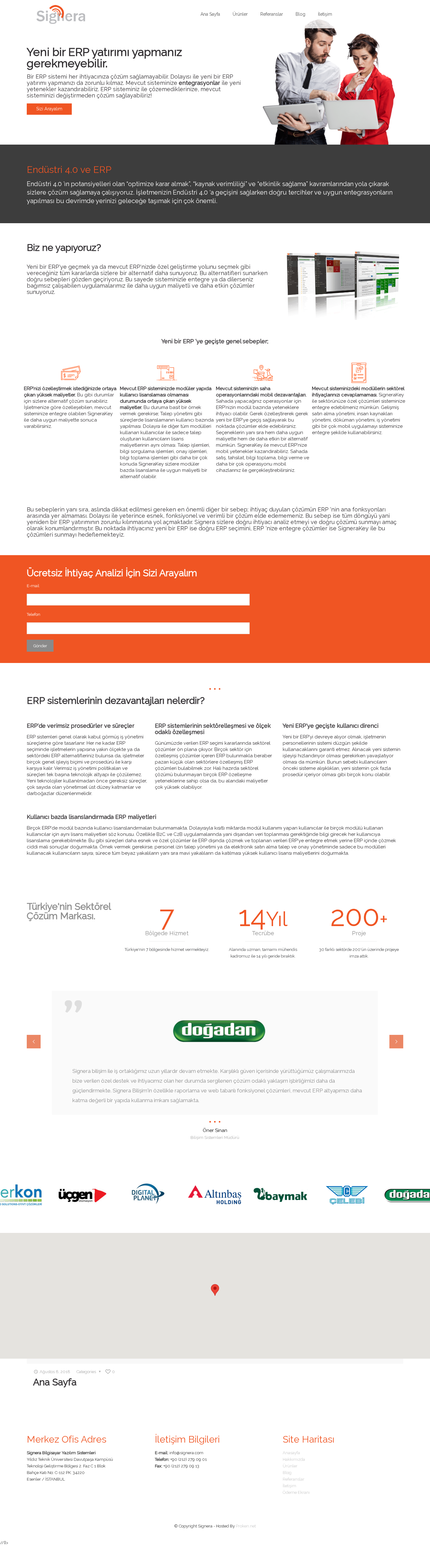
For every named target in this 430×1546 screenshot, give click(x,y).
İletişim (289, 1485)
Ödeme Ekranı (296, 1492)
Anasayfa (291, 1452)
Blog (287, 1472)
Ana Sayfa (54, 1382)
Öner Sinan (215, 1130)
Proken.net (246, 1526)
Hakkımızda (294, 1459)
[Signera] (60, 14)
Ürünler (290, 1466)
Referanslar (293, 1479)
